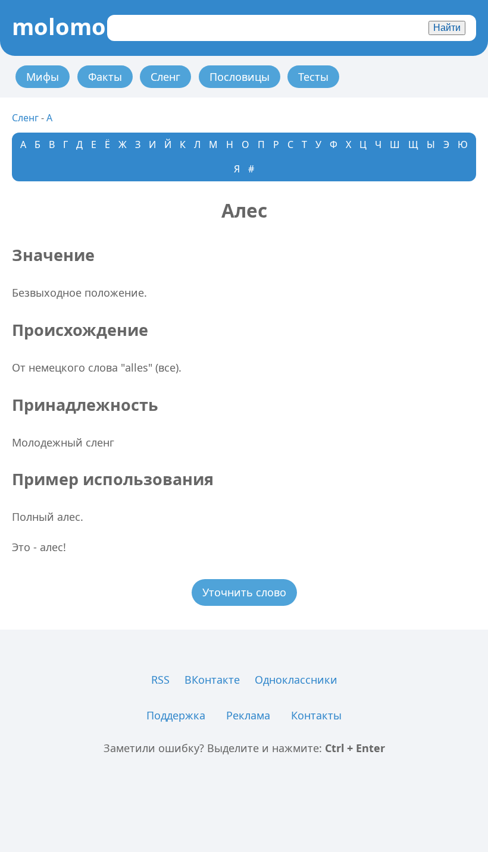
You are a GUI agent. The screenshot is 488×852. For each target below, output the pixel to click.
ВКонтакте (212, 679)
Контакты (316, 715)
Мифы (42, 77)
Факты (105, 77)
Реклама (248, 715)
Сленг (165, 77)
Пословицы (239, 77)
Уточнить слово (244, 592)
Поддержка (175, 715)
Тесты (313, 77)
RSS (160, 679)
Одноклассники (296, 679)
